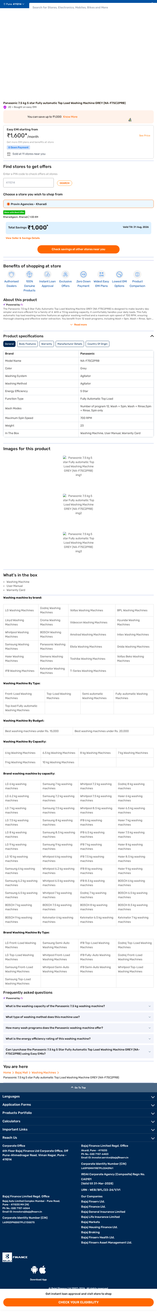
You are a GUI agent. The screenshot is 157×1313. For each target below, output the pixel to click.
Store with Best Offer (14, 212)
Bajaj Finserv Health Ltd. (98, 1237)
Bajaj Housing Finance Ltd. (99, 1227)
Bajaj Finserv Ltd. (93, 1201)
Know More (70, 117)
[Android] (34, 1270)
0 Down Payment (18, 147)
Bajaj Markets (90, 1222)
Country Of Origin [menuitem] (97, 343)
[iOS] (42, 1270)
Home (7, 1072)
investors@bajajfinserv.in (27, 1211)
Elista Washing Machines (86, 646)
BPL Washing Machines (132, 610)
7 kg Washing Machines (133, 753)
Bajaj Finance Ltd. (93, 1206)
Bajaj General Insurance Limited (103, 1212)
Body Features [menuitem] (27, 343)
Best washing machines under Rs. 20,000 (102, 731)
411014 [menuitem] (17, 4)
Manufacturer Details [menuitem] (69, 343)
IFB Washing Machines (19, 671)
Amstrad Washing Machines (88, 634)
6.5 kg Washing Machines (59, 753)
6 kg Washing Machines (20, 753)
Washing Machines (44, 1072)
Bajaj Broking (90, 1232)
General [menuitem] (9, 343)
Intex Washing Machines (133, 634)
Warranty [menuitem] (46, 343)
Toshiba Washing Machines (87, 658)
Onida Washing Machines (133, 646)
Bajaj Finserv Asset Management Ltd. (106, 1242)
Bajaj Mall (21, 1072)
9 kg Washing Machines (20, 762)
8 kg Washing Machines (95, 753)
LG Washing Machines (19, 610)
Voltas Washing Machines (86, 610)
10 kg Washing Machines (58, 762)
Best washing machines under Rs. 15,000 (32, 731)
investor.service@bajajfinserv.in (110, 1157)
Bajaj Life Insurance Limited (100, 1217)
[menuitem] (15, 4)
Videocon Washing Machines (88, 622)
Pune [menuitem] (9, 4)
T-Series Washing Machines (88, 671)
